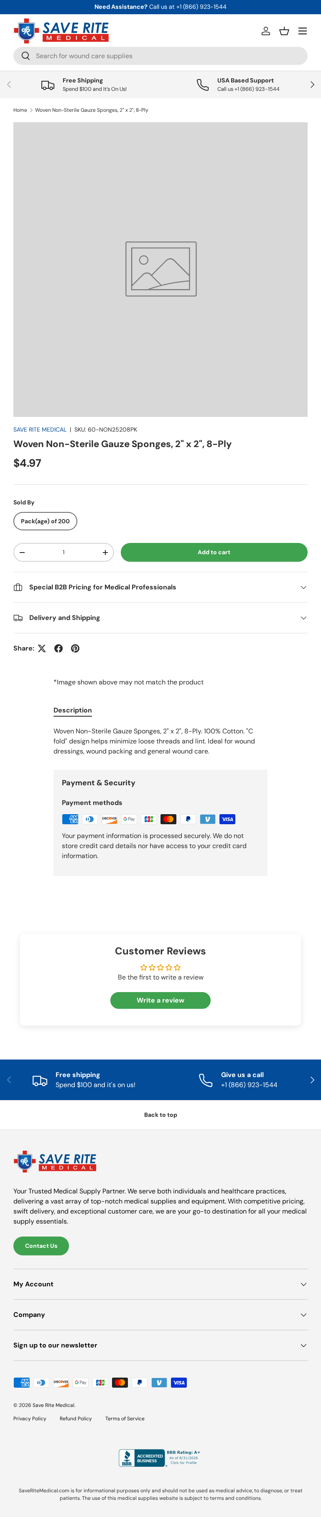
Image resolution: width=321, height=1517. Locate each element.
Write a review (160, 1000)
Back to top (160, 1114)
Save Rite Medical (53, 1405)
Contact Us (41, 1246)
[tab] (73, 710)
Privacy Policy (29, 1418)
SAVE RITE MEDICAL (39, 429)
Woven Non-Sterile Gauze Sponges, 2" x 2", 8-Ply (91, 110)
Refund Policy (76, 1418)
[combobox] (160, 56)
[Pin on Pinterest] (75, 648)
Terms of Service (125, 1418)
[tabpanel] (161, 741)
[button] (284, 31)
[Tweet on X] (41, 648)
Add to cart (214, 552)
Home (20, 110)
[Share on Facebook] (58, 648)
